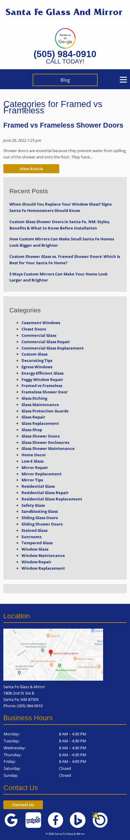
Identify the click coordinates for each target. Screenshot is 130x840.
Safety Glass (33, 505)
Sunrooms (31, 536)
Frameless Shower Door (44, 392)
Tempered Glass (37, 542)
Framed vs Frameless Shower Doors (63, 125)
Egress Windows (36, 367)
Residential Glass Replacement (51, 499)
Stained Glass (34, 530)
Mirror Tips (32, 480)
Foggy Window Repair (42, 379)
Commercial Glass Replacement (52, 348)
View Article (31, 168)
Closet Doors (33, 329)
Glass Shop (31, 429)
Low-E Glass (32, 461)
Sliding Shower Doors (42, 524)
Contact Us (23, 804)
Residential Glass (38, 486)
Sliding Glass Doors (39, 517)
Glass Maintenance (40, 404)
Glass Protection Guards (44, 411)
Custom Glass (34, 354)
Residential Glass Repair (45, 492)
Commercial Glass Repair (45, 341)
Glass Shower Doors (40, 436)
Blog (65, 80)
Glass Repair (33, 417)
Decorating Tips (36, 360)
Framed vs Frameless (41, 385)
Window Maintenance (43, 555)
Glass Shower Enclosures (45, 442)
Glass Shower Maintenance (48, 448)
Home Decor (33, 454)
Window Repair (36, 562)
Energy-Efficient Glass (42, 373)
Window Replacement (43, 568)
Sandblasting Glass (39, 511)
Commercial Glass (38, 335)
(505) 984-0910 (65, 54)
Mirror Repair (34, 467)
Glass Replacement (40, 423)
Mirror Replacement (41, 474)
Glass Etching (34, 398)
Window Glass (34, 549)
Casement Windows (40, 322)
